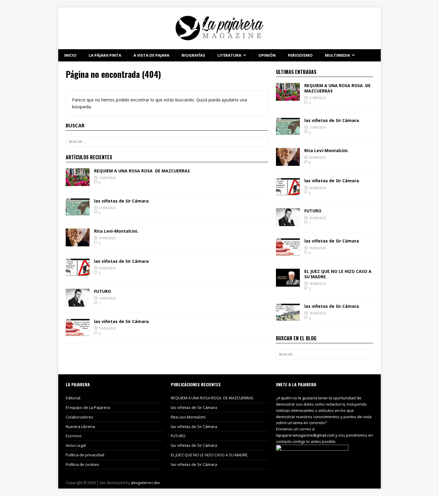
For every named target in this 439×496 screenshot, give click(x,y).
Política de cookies (82, 464)
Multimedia (337, 55)
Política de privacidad (85, 455)
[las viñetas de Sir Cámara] (78, 212)
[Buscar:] (167, 142)
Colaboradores (79, 417)
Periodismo (300, 55)
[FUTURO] (78, 303)
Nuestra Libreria (80, 426)
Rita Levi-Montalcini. (116, 231)
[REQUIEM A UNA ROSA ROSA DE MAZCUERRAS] (78, 182)
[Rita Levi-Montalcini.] (78, 243)
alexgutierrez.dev (145, 482)
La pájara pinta (105, 55)
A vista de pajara (151, 55)
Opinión (267, 55)
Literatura (229, 55)
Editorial (73, 398)
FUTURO (102, 291)
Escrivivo (74, 435)
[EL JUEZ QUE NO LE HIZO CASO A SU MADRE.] (288, 283)
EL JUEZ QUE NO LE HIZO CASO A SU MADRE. (338, 273)
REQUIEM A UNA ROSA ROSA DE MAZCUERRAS (142, 171)
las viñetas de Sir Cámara (121, 201)
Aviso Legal (76, 445)
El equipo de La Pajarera (88, 407)
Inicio (70, 55)
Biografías (193, 55)
